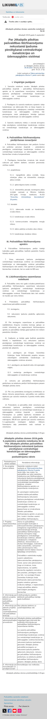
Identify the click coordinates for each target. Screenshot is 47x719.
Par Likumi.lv (24, 706)
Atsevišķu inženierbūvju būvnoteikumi (27, 197)
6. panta (33, 75)
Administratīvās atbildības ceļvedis (17, 700)
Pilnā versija (9, 706)
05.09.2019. (28, 68)
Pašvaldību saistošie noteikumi (16, 697)
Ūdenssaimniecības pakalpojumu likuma (30, 469)
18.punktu (13, 199)
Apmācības (8, 703)
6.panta (37, 470)
